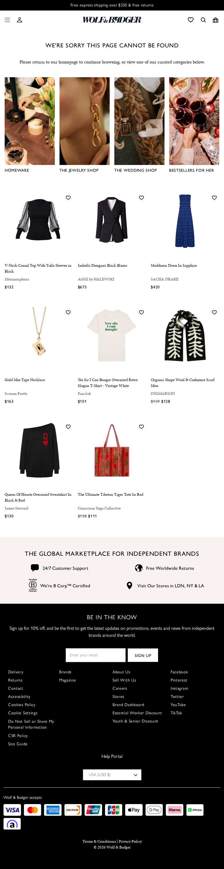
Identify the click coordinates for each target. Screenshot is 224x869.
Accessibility (19, 696)
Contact (15, 688)
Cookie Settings (23, 712)
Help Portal (112, 756)
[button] (19, 20)
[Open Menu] (6, 20)
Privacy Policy (130, 841)
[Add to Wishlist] (68, 197)
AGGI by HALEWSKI (96, 279)
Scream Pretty (16, 393)
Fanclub (84, 393)
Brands (65, 672)
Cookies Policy (22, 704)
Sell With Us (124, 680)
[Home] (112, 20)
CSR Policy (18, 735)
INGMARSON (163, 393)
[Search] (203, 20)
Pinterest (179, 680)
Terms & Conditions (99, 841)
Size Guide (18, 743)
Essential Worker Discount (137, 712)
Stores (118, 696)
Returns (15, 680)
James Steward (16, 508)
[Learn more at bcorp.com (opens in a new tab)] (33, 585)
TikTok (176, 712)
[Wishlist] (191, 20)
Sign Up (143, 655)
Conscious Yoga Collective (99, 508)
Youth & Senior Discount (135, 721)
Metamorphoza (17, 279)
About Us (121, 672)
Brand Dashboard (128, 704)
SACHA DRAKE (164, 279)
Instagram (179, 688)
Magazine (67, 680)
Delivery (16, 672)
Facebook (179, 672)
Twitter (177, 696)
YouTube (178, 704)
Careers (120, 688)
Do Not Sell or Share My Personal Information (31, 724)
